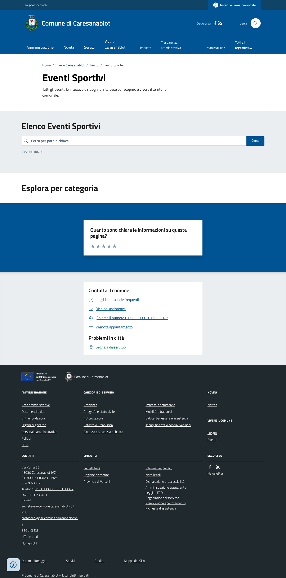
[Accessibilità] (13, 564)
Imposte (145, 47)
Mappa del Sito (134, 560)
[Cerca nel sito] (254, 23)
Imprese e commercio (160, 404)
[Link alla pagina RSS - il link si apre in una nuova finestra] (220, 23)
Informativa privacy (159, 468)
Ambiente (90, 404)
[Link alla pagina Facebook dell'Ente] (210, 467)
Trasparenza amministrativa (171, 45)
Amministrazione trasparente (166, 487)
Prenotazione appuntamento (166, 503)
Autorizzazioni (93, 418)
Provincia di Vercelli (97, 481)
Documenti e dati (33, 411)
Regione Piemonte (36, 5)
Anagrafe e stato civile (99, 411)
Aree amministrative (36, 404)
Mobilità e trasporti (159, 411)
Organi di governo (34, 424)
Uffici (25, 445)
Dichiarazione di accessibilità (165, 481)
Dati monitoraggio (34, 560)
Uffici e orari (30, 536)
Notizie (212, 404)
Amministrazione (40, 47)
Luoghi (212, 432)
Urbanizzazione (215, 47)
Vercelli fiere (92, 468)
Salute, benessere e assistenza (167, 418)
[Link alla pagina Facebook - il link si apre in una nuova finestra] (215, 23)
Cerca (255, 140)
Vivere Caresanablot (115, 44)
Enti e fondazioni (33, 418)
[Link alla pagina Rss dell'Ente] (217, 467)
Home (46, 65)
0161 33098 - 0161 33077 (54, 489)
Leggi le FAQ (154, 492)
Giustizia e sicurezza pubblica (103, 431)
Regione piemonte (96, 474)
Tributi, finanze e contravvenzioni (168, 424)
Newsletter (215, 473)
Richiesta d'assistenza (161, 508)
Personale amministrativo (39, 431)
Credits (99, 560)
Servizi (89, 47)
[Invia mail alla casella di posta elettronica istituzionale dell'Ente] (48, 506)
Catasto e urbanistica (98, 424)
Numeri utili (29, 543)
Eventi (94, 65)
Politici (26, 438)
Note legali (153, 474)
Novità (69, 47)
